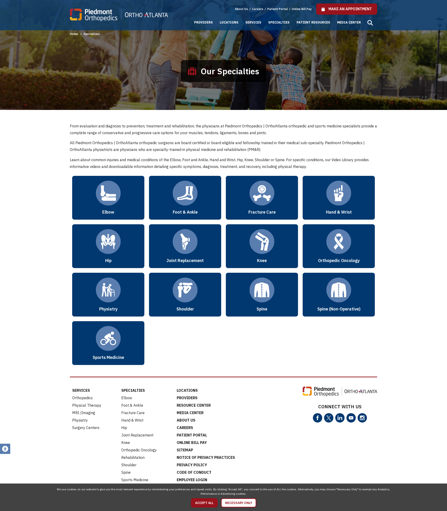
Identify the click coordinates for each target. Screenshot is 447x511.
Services (253, 22)
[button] (370, 22)
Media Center (349, 22)
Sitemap (185, 450)
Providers (203, 22)
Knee (125, 442)
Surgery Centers (85, 427)
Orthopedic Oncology (139, 450)
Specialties (279, 22)
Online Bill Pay (302, 9)
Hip (124, 427)
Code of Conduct (194, 472)
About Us (241, 9)
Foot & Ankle (132, 405)
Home (74, 34)
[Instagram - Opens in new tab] (362, 417)
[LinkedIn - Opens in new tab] (340, 417)
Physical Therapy (86, 405)
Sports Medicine (134, 479)
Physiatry (80, 420)
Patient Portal (277, 9)
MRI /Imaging (83, 412)
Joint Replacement (137, 435)
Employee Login (192, 479)
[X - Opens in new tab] (328, 417)
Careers (258, 9)
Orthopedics (82, 397)
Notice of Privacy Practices (206, 457)
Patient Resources (313, 22)
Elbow (126, 397)
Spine (126, 472)
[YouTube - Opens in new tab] (351, 417)
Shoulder (128, 465)
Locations (229, 22)
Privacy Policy (192, 465)
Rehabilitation (133, 457)
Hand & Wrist (132, 420)
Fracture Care (133, 412)
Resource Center (194, 405)
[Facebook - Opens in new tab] (317, 417)
